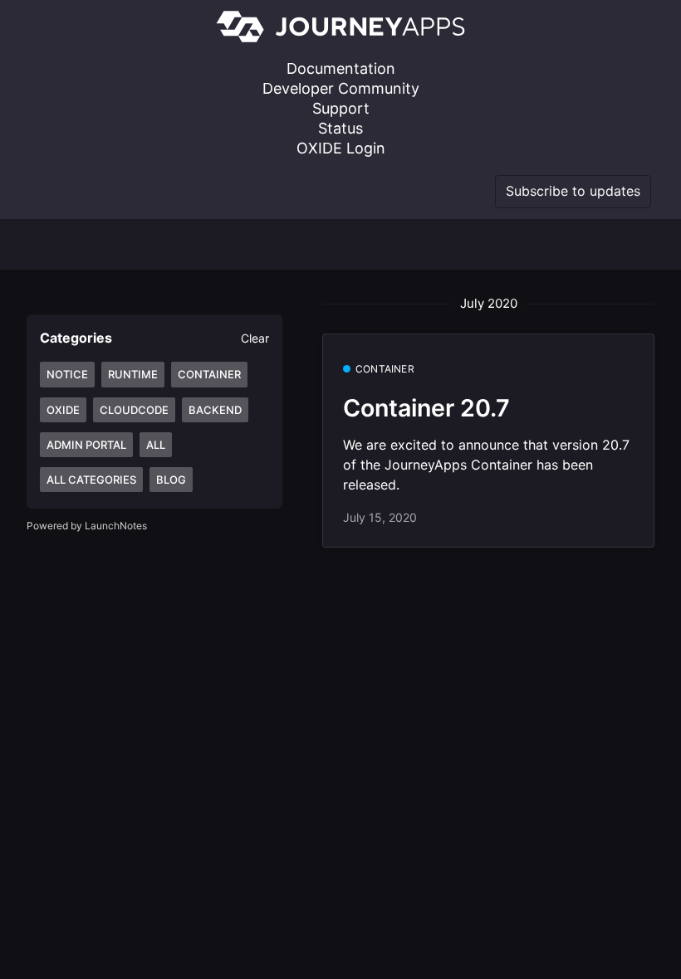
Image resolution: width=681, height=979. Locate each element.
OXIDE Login (340, 148)
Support (341, 108)
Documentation (341, 68)
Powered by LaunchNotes (87, 525)
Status (340, 128)
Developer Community (340, 88)
